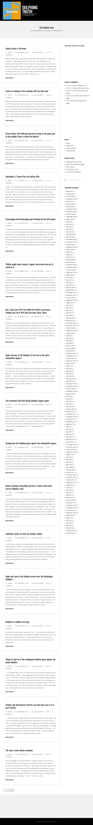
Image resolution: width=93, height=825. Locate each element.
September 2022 (71, 272)
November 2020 (71, 325)
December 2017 (71, 414)
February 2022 (70, 287)
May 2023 (69, 252)
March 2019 (69, 376)
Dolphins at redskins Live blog (17, 621)
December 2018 (71, 384)
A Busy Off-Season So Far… (79, 85)
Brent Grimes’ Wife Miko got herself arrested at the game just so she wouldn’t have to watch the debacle (30, 135)
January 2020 (70, 351)
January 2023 (70, 262)
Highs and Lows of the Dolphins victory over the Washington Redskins (29, 578)
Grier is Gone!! (70, 167)
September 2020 (71, 330)
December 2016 (71, 444)
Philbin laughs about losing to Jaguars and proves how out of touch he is (29, 266)
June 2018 (69, 399)
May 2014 (69, 523)
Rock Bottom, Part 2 (72, 169)
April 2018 (69, 404)
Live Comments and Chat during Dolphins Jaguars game (27, 400)
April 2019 (69, 373)
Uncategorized (38, 52)
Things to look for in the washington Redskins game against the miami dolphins (30, 661)
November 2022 (71, 267)
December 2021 (71, 292)
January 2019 (70, 381)
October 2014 (70, 510)
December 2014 (71, 505)
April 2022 (69, 282)
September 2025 (71, 199)
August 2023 (69, 249)
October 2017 (70, 419)
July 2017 (68, 427)
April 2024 (69, 229)
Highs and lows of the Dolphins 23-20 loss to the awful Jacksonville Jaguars (27, 356)
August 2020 (69, 333)
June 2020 (69, 338)
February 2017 (70, 439)
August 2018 (69, 394)
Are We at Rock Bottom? (73, 172)
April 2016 (69, 465)
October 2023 (70, 244)
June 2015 (69, 490)
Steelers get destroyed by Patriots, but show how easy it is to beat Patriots (30, 706)
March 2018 (69, 406)
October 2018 (70, 389)
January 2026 (70, 194)
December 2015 (71, 475)
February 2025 (70, 204)
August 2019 (69, 363)
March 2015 (69, 497)
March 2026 (69, 191)
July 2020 (68, 335)
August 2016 (69, 454)
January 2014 (70, 533)
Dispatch (44, 821)
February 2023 (70, 260)
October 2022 (70, 270)
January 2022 (70, 290)
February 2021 (70, 318)
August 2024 (69, 219)
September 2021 (71, 300)
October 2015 (70, 480)
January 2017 (70, 442)
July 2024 (68, 222)
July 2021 (68, 305)
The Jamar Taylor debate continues (19, 750)
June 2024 (69, 224)
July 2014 (68, 518)
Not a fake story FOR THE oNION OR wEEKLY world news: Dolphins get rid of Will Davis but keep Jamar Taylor (28, 311)
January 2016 (70, 472)
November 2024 (71, 211)
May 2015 (69, 492)
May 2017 (69, 432)
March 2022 (69, 285)
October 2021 (70, 298)
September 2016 (71, 452)
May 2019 (69, 371)
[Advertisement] (79, 64)
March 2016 (69, 467)
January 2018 (70, 411)
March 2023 (69, 257)
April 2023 (69, 254)
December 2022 (71, 265)
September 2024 (71, 217)
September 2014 (71, 513)
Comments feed (71, 148)
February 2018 (70, 409)
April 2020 (69, 343)
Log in (68, 143)
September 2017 (71, 422)
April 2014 (69, 525)
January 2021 (70, 320)
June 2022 (69, 277)
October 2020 (70, 328)
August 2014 (69, 515)
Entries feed (69, 146)
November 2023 (71, 242)
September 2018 (71, 391)
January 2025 (70, 206)
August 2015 (69, 485)
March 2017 (69, 437)
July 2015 (68, 487)
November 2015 (71, 477)
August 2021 (69, 303)
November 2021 (71, 295)
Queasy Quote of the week (16, 48)
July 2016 (68, 457)
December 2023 (71, 239)
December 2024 (71, 209)
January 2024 (70, 237)
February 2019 (70, 379)
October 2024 (70, 214)
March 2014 (69, 528)
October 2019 (70, 358)
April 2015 (69, 495)
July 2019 (68, 366)
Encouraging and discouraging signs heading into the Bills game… (31, 219)
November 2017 (71, 416)
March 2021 (69, 315)
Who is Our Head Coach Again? (75, 164)
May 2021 (69, 310)
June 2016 (69, 460)
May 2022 (69, 280)
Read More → (10, 78)
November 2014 (71, 508)
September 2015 (71, 482)
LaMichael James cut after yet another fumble (24, 533)
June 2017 (69, 429)
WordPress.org (70, 151)
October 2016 (70, 449)
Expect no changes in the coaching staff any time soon (27, 91)
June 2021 (69, 308)
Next (12, 790)
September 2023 (71, 247)
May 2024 (69, 227)
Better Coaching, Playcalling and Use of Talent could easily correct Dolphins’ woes (29, 487)
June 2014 (69, 520)
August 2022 (69, 275)
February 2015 (70, 500)
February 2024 (70, 234)
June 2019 (69, 368)
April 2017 (69, 434)
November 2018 (71, 386)
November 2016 (71, 447)
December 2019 (71, 353)
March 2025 (69, 201)
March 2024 (69, 232)
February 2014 (70, 530)
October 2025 (70, 196)
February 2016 (70, 470)
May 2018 (69, 401)
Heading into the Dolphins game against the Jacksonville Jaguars (31, 443)
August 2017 (69, 424)
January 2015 (70, 503)
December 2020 (71, 323)
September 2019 (71, 361)
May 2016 (69, 462)
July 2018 (68, 396)
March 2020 (69, 346)
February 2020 (70, 348)
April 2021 (69, 313)
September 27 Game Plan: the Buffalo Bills (22, 176)
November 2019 (71, 356)
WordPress (54, 821)
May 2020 (69, 341)
